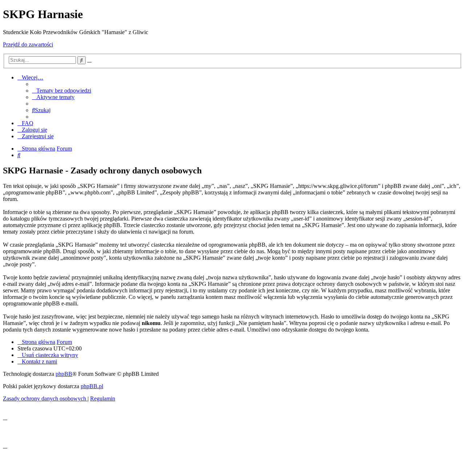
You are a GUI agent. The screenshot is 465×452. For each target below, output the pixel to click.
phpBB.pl (92, 386)
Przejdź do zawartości (28, 44)
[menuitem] (61, 90)
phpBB (64, 374)
